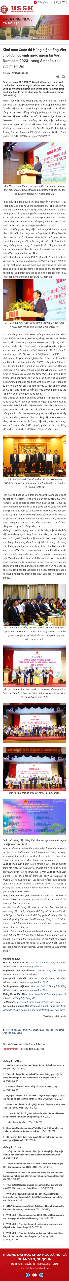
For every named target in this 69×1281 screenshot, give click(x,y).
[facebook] (27, 1275)
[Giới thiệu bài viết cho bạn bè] (53, 76)
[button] (41, 2)
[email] (41, 1275)
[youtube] (34, 1275)
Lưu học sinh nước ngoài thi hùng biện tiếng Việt (39, 1002)
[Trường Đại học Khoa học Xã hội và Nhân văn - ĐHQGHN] (4, 9)
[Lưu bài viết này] (63, 76)
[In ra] (58, 76)
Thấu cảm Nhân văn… (16, 1122)
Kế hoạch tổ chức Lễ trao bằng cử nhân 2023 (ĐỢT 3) (31, 1086)
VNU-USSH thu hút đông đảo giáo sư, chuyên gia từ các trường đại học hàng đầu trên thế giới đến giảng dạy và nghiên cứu (32, 1197)
